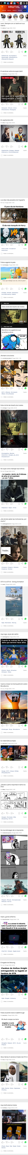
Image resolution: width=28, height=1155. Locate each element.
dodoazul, (5, 74)
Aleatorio (14, 10)
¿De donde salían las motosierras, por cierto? (13, 519)
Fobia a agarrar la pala (8, 262)
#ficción (10, 108)
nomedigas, (6, 264)
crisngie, (5, 407)
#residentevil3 (5, 456)
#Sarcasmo (15, 292)
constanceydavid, (7, 358)
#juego (3, 770)
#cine (15, 108)
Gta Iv (21, 20)
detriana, (5, 743)
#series (7, 1087)
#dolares (16, 567)
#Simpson (4, 671)
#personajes (4, 57)
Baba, (4, 789)
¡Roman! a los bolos (7, 355)
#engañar (4, 1042)
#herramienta (5, 109)
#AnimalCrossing (6, 294)
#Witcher (4, 901)
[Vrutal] (11, 3)
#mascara (4, 567)
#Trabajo (3, 292)
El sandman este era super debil (12, 71)
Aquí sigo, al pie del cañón (9, 634)
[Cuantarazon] (5, 3)
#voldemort (12, 248)
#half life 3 (4, 950)
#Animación (14, 391)
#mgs (10, 729)
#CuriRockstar (10, 393)
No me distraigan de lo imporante (12, 830)
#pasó (14, 1145)
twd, (4, 1059)
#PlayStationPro (5, 772)
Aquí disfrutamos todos (9, 1105)
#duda (12, 770)
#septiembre (5, 150)
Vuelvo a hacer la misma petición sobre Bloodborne (14, 684)
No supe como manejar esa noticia (12, 468)
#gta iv (10, 507)
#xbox (11, 1087)
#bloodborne (16, 729)
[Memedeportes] (14, 3)
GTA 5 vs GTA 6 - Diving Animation (12, 581)
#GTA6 (10, 818)
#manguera (13, 109)
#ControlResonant (13, 152)
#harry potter (5, 248)
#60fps (16, 770)
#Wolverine (4, 152)
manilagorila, (6, 636)
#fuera (3, 1145)
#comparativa (13, 55)
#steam (10, 950)
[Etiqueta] (3, 16)
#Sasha (13, 294)
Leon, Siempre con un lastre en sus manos (13, 24)
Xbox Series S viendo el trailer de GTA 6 (14, 1056)
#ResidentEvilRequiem (7, 59)
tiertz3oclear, (6, 919)
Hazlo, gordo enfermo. (8, 916)
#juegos (11, 150)
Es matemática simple (8, 740)
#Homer (3, 670)
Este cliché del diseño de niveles (12, 405)
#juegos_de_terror (13, 454)
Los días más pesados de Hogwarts (13, 200)
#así (11, 1145)
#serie (8, 670)
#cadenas (4, 568)
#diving (14, 622)
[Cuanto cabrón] (21, 3)
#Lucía (19, 1042)
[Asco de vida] (2, 3)
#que (7, 1145)
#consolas (10, 816)
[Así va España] (18, 3)
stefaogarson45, (7, 523)
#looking (3, 1089)
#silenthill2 (4, 454)
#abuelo (9, 1042)
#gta (2, 622)
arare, (4, 584)
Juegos (9, 20)
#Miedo (9, 292)
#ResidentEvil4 (13, 57)
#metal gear (4, 729)
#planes (17, 150)
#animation (8, 622)
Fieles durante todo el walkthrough (13, 1012)
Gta (3, 20)
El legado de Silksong (8, 962)
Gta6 (15, 20)
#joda (18, 1145)
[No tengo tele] (24, 3)
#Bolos (3, 393)
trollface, (5, 1107)
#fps (14, 816)
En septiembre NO (7, 120)
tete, (4, 123)
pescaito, (5, 1015)
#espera (3, 899)
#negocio (10, 567)
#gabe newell (16, 950)
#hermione (4, 250)
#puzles (12, 453)
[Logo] (14, 6)
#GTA (3, 391)
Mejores (9, 10)
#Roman (7, 391)
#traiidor (10, 568)
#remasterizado (16, 899)
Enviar (24, 10)
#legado (7, 998)
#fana (9, 671)
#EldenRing (4, 818)
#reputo (3, 1044)
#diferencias (4, 55)
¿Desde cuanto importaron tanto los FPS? (13, 785)
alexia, (4, 28)
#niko (14, 507)
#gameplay (17, 1087)
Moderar (20, 10)
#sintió (3, 1147)
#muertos (13, 670)
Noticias (4, 10)
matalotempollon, (7, 832)
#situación (4, 108)
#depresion (4, 507)
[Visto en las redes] (8, 3)
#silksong (13, 998)
